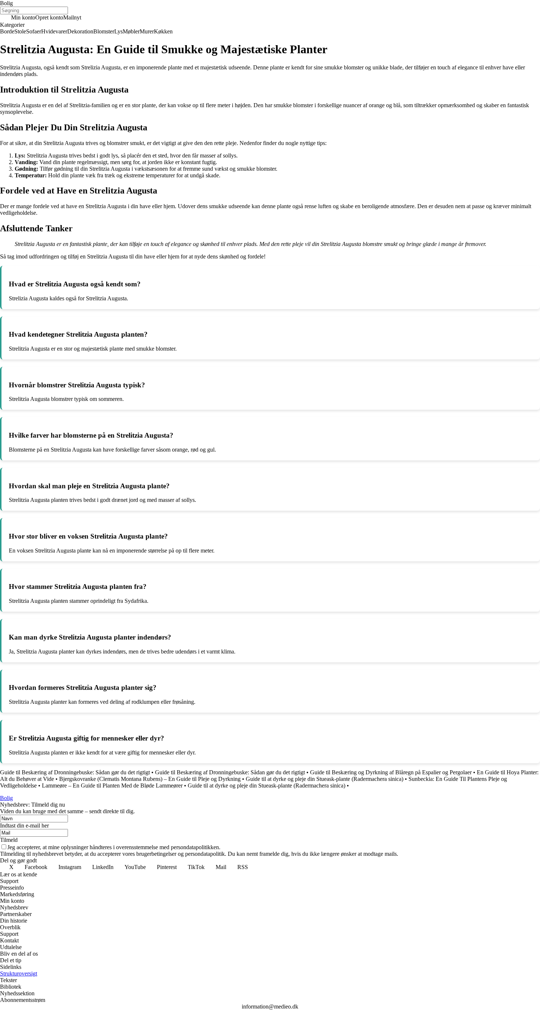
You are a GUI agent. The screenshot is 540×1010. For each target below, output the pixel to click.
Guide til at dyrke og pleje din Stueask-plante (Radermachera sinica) (324, 779)
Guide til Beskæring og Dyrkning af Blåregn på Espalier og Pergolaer (391, 772)
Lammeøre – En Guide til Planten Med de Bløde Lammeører (112, 785)
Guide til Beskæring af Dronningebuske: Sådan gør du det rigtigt (75, 772)
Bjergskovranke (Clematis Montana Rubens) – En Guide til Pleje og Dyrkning (150, 779)
